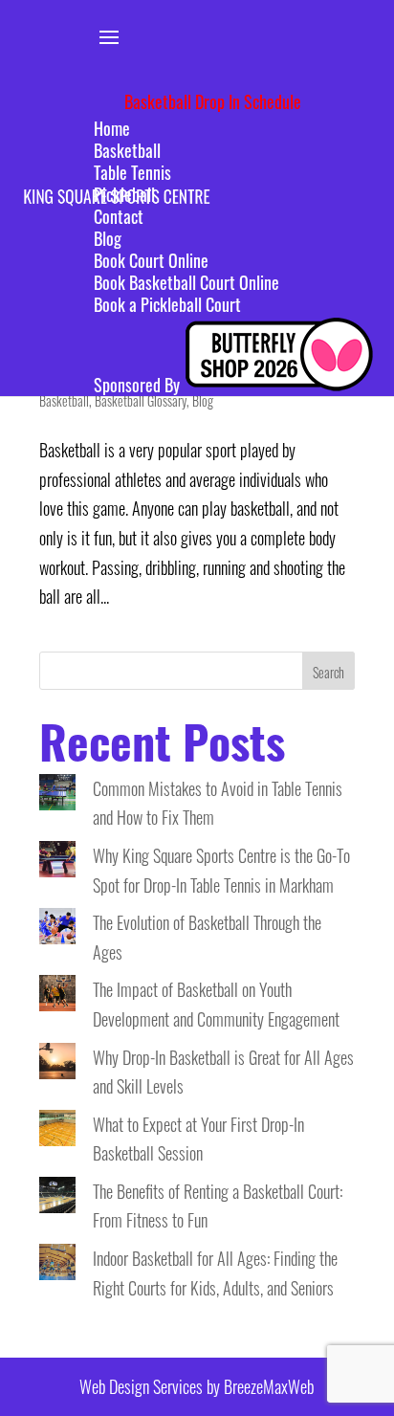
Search (328, 672)
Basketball (64, 400)
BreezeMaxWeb (269, 1386)
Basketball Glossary (140, 400)
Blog (202, 400)
